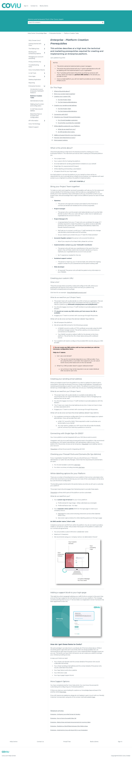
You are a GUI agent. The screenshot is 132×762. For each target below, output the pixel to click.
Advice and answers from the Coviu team (45, 19)
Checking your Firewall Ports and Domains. (67, 117)
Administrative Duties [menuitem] (36, 101)
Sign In (26, 6)
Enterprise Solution (55, 33)
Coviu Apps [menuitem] (32, 76)
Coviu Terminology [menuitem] (34, 124)
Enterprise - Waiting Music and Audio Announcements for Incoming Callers (70, 722)
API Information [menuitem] (33, 120)
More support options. (61, 140)
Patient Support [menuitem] (34, 127)
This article (85, 444)
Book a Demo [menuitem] (94, 741)
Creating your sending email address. (65, 105)
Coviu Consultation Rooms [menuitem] (37, 70)
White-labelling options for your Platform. (67, 126)
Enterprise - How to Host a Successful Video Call (63, 718)
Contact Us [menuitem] (40, 741)
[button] (44, 43)
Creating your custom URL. (62, 96)
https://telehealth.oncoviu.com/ (76, 292)
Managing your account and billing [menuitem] (36, 57)
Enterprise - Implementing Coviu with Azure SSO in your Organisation (69, 730)
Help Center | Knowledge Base (37, 33)
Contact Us (34, 6)
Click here (61, 513)
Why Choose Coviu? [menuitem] (35, 40)
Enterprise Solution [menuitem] (34, 86)
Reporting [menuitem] (32, 82)
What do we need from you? (67, 129)
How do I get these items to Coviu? (64, 137)
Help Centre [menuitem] (13, 741)
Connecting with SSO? (61, 114)
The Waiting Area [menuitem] (34, 48)
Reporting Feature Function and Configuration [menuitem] (36, 115)
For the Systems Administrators (67, 102)
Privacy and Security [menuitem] (35, 61)
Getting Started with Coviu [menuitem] (35, 44)
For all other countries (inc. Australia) (69, 123)
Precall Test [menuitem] (67, 741)
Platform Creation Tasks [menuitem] (36, 96)
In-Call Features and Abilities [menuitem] (36, 109)
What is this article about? (62, 91)
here (93, 697)
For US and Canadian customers (67, 120)
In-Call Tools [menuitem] (32, 73)
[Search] (102, 22)
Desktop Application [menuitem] (35, 79)
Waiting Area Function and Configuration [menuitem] (37, 105)
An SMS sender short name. (66, 132)
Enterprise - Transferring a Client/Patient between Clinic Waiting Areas (69, 726)
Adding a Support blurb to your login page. (67, 135)
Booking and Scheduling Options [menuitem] (35, 52)
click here (77, 465)
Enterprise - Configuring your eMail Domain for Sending (65, 714)
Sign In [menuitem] (120, 741)
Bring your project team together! (64, 94)
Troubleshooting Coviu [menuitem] (34, 65)
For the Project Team (64, 99)
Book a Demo (44, 6)
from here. (63, 692)
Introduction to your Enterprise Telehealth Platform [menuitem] (37, 91)
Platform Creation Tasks (71, 33)
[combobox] (64, 22)
